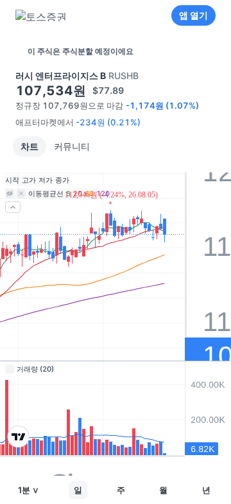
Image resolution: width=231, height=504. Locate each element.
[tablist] (55, 146)
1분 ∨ (28, 490)
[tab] (29, 146)
